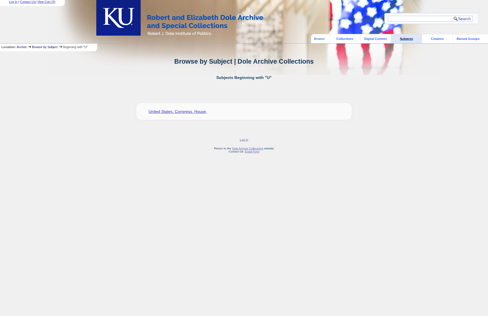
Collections (344, 38)
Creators (437, 38)
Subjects (406, 38)
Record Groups (468, 38)
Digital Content (375, 38)
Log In (13, 1)
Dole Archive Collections (247, 148)
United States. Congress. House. (178, 111)
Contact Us (28, 1)
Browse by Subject (45, 47)
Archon (22, 47)
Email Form (252, 151)
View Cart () (46, 1)
